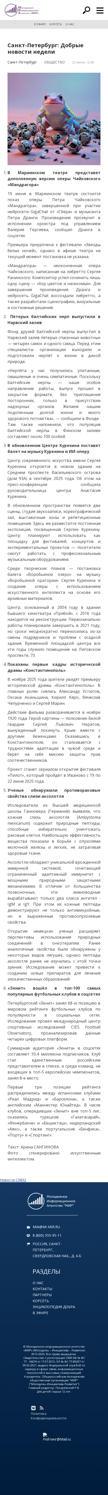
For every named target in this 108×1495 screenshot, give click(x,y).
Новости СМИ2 (13, 1179)
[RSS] (41, 1408)
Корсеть (41, 1300)
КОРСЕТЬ (55, 24)
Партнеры (42, 1294)
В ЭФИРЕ (40, 24)
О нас (38, 1282)
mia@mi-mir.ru (46, 1226)
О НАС (70, 24)
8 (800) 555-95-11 (47, 1235)
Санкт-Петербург (22, 62)
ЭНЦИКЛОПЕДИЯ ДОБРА (54, 1306)
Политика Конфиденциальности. (49, 1415)
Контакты (42, 1288)
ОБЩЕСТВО (54, 62)
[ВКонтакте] (33, 1408)
